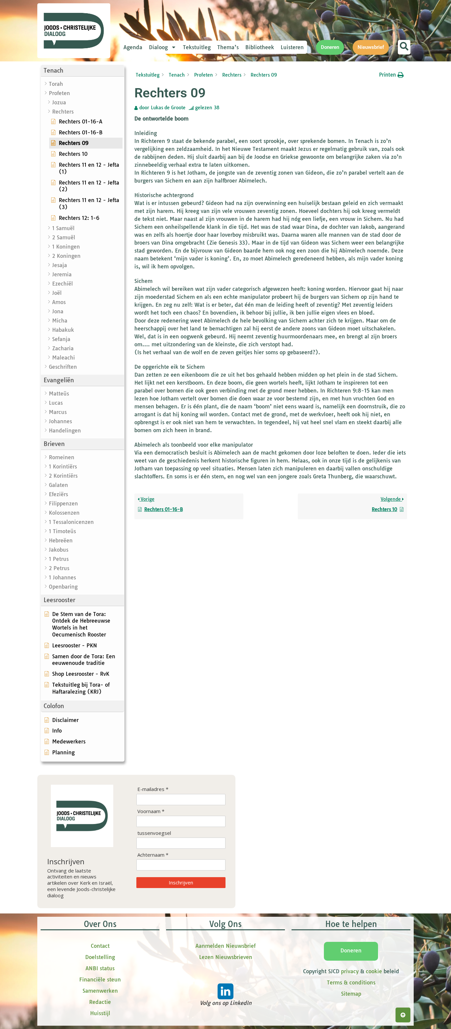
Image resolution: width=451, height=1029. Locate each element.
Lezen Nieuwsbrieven (225, 957)
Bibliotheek (259, 47)
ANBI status (100, 968)
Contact (100, 946)
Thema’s (228, 47)
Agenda (132, 47)
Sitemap (351, 993)
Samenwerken (100, 990)
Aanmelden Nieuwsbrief (225, 946)
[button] (82, 71)
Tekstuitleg (197, 47)
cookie (374, 971)
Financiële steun (100, 979)
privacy (350, 971)
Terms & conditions (351, 982)
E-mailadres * (152, 789)
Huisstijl (100, 1013)
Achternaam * (152, 855)
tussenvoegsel (154, 833)
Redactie (100, 1002)
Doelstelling (100, 957)
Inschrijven (181, 882)
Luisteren (292, 47)
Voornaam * (150, 811)
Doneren (351, 950)
